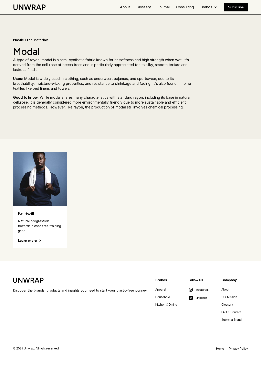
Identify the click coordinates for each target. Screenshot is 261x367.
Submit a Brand (231, 319)
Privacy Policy (238, 348)
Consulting (185, 7)
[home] (29, 7)
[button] (208, 7)
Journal (163, 7)
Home (220, 348)
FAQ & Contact (231, 312)
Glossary (143, 7)
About (125, 7)
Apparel (160, 289)
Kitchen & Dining (166, 304)
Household (162, 297)
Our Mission (229, 297)
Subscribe (236, 7)
